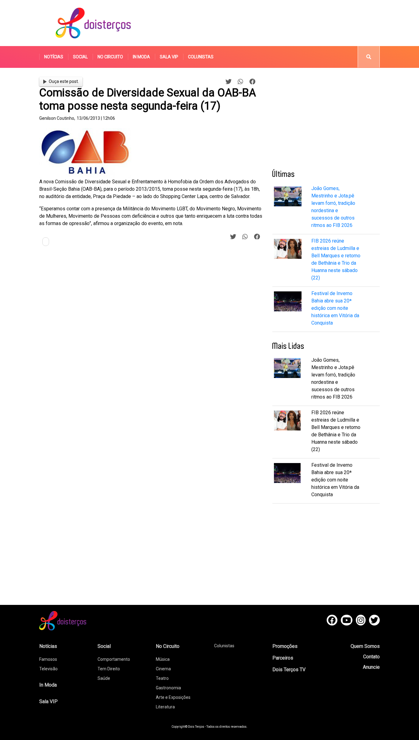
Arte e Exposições (173, 697)
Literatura (165, 706)
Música (163, 659)
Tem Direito (109, 668)
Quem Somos (365, 646)
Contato (371, 657)
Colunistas (200, 56)
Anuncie (371, 667)
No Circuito (110, 56)
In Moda (141, 56)
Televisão (48, 668)
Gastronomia (168, 687)
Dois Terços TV (289, 669)
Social (80, 56)
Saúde (104, 678)
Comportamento (114, 659)
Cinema (163, 668)
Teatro (162, 678)
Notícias (53, 56)
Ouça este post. (64, 81)
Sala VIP (169, 56)
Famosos (48, 659)
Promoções (285, 646)
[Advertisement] (267, 23)
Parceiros (282, 658)
